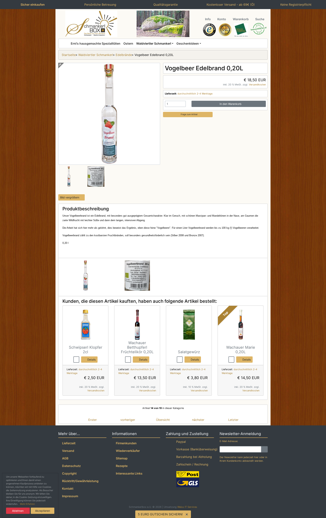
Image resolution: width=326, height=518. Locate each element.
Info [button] (208, 19)
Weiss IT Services (187, 507)
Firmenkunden (125, 443)
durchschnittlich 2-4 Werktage (195, 93)
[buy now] (76, 359)
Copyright (69, 473)
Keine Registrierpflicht (294, 4)
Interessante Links (128, 473)
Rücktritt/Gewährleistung (79, 481)
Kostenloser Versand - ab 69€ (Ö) (230, 4)
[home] (66, 43)
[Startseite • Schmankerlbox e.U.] (91, 24)
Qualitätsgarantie (164, 4)
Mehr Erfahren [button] (27, 504)
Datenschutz (71, 466)
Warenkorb (241, 19)
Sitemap (121, 458)
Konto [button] (221, 19)
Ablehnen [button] (18, 510)
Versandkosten (257, 84)
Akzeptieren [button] (42, 510)
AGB (64, 458)
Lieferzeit (68, 443)
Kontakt (67, 488)
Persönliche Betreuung (99, 4)
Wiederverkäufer (127, 451)
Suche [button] (259, 19)
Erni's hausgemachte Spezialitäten (95, 43)
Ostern (128, 43)
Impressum (69, 496)
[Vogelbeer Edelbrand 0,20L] (109, 162)
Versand (67, 451)
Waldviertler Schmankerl (153, 43)
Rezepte (121, 466)
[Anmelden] (264, 449)
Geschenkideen (187, 43)
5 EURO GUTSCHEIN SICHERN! (160, 514)
